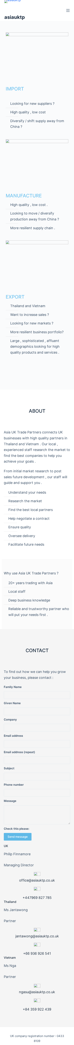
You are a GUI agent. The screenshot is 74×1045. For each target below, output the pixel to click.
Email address (13, 736)
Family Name (13, 687)
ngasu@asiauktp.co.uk (37, 992)
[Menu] (68, 10)
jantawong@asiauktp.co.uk (37, 936)
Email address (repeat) (19, 752)
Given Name (12, 703)
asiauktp (14, 17)
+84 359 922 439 (37, 1009)
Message (10, 801)
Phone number (14, 784)
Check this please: (16, 828)
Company (10, 719)
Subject (9, 768)
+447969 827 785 (37, 898)
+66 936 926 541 (37, 953)
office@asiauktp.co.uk (37, 880)
